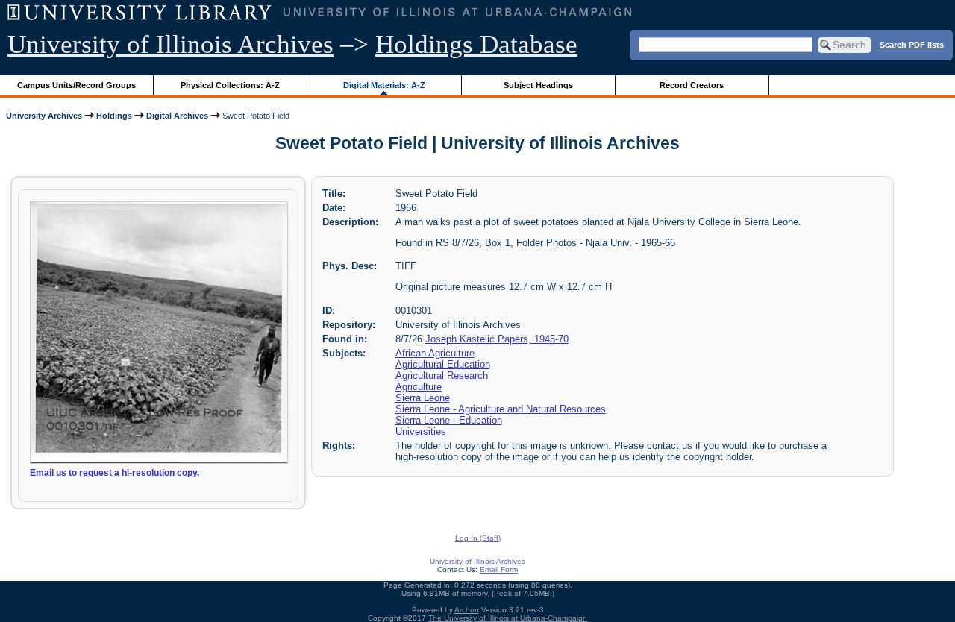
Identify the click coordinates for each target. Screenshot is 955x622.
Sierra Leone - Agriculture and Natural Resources (500, 409)
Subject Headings (538, 85)
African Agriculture (435, 353)
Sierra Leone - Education (448, 420)
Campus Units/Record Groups (76, 85)
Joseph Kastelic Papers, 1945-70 (497, 339)
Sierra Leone (422, 397)
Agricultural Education (442, 364)
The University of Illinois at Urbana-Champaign (507, 618)
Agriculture (418, 386)
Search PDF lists (912, 44)
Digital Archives (177, 115)
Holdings (114, 115)
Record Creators (692, 85)
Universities (420, 431)
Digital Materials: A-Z (384, 85)
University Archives (44, 115)
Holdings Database (476, 44)
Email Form (499, 569)
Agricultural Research (441, 375)
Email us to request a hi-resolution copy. (114, 472)
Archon (466, 610)
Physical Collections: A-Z (230, 85)
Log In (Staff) (478, 538)
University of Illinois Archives (170, 44)
